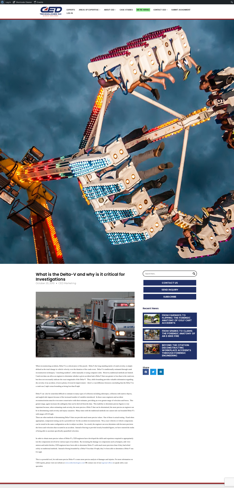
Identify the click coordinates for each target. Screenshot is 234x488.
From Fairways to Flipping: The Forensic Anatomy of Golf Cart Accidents (177, 319)
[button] (99, 9)
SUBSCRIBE (169, 296)
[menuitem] (2, 2)
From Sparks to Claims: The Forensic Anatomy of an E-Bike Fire (178, 333)
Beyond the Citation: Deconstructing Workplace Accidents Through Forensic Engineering (176, 350)
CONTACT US (170, 282)
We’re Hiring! (143, 10)
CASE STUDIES (126, 10)
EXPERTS (71, 10)
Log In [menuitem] (8, 2)
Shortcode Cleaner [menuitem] (24, 2)
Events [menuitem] (40, 2)
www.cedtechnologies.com (74, 463)
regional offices (107, 463)
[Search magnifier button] (194, 273)
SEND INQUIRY (170, 289)
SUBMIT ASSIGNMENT (180, 10)
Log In (70, 13)
